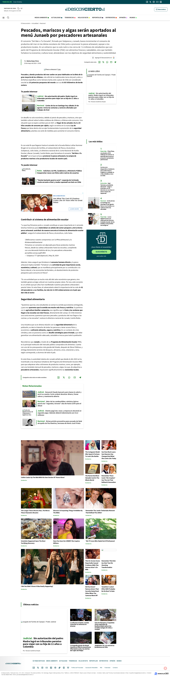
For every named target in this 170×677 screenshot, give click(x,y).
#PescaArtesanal (62, 239)
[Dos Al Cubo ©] (162, 675)
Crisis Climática (17, 2)
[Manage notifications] (165, 668)
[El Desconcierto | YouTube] (157, 2)
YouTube (47, 667)
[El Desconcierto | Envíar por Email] (111, 62)
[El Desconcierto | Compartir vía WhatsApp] (107, 62)
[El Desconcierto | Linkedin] (161, 2)
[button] (161, 9)
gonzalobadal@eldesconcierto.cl (24, 674)
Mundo (132, 17)
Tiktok (59, 668)
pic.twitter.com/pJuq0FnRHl (35, 253)
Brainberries (59, 196)
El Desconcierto (26, 23)
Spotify (55, 668)
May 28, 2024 (54, 255)
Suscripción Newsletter (91, 667)
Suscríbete (101, 252)
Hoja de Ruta (83, 17)
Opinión (122, 17)
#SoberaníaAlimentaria (33, 242)
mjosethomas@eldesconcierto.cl (137, 673)
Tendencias (69, 17)
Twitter (38, 667)
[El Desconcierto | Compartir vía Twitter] (103, 62)
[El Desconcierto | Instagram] (154, 2)
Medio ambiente (41, 17)
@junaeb (48, 245)
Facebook (34, 668)
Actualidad (56, 17)
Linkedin (51, 668)
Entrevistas (110, 17)
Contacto (115, 667)
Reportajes (97, 17)
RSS (101, 667)
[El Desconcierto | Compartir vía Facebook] (99, 62)
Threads (64, 668)
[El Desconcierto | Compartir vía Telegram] (115, 62)
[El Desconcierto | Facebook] (147, 2)
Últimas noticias (39, 661)
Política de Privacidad (77, 667)
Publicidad (107, 667)
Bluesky (68, 668)
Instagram (42, 668)
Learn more (74, 209)
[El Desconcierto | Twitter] (150, 2)
